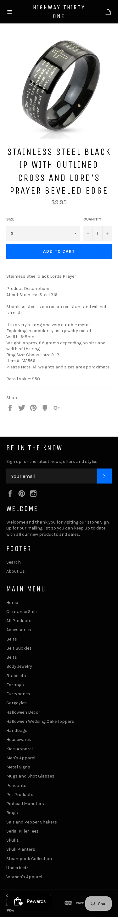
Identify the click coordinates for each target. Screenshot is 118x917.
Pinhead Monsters (25, 803)
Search (13, 562)
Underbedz (17, 867)
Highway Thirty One (59, 12)
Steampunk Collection (29, 858)
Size (10, 219)
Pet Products (19, 794)
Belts (11, 639)
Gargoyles (16, 703)
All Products (18, 620)
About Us (15, 571)
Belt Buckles (19, 648)
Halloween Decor (23, 712)
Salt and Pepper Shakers (31, 822)
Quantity (92, 219)
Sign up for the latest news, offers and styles (52, 461)
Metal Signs (18, 767)
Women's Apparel (24, 876)
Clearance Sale (21, 611)
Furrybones (18, 694)
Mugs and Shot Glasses (30, 776)
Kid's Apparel (19, 749)
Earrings (15, 684)
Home (12, 602)
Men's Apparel (20, 758)
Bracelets (16, 675)
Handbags (16, 730)
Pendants (16, 785)
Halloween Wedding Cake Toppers (40, 721)
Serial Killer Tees (22, 831)
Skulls (12, 840)
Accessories (18, 629)
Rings (12, 812)
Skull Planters (20, 849)
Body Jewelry (19, 666)
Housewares (18, 739)
